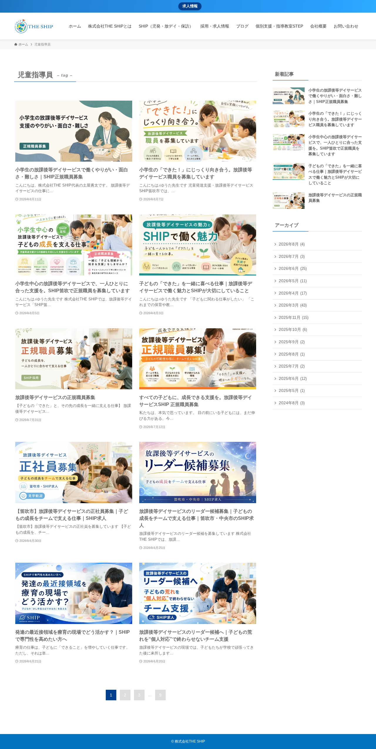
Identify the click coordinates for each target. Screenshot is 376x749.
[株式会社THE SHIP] (33, 26)
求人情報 (190, 6)
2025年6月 (293, 378)
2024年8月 (292, 402)
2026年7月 (292, 256)
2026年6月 (293, 268)
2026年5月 (293, 280)
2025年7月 (292, 366)
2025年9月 (292, 341)
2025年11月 (293, 317)
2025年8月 (292, 354)
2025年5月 (292, 390)
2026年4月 (293, 293)
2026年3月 (293, 305)
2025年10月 (293, 329)
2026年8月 (292, 244)
